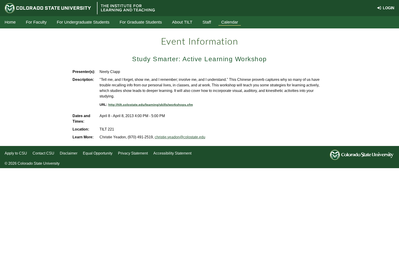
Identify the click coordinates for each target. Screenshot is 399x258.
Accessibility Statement (172, 153)
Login (387, 8)
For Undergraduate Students (83, 22)
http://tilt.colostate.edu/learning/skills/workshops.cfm (150, 104)
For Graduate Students (141, 22)
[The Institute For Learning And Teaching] (125, 8)
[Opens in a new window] (49, 8)
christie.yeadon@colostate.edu (180, 137)
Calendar (229, 22)
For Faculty (36, 22)
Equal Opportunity (97, 153)
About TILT (182, 22)
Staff (207, 22)
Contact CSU (43, 153)
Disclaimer (68, 153)
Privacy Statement (133, 153)
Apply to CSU (16, 153)
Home (10, 22)
